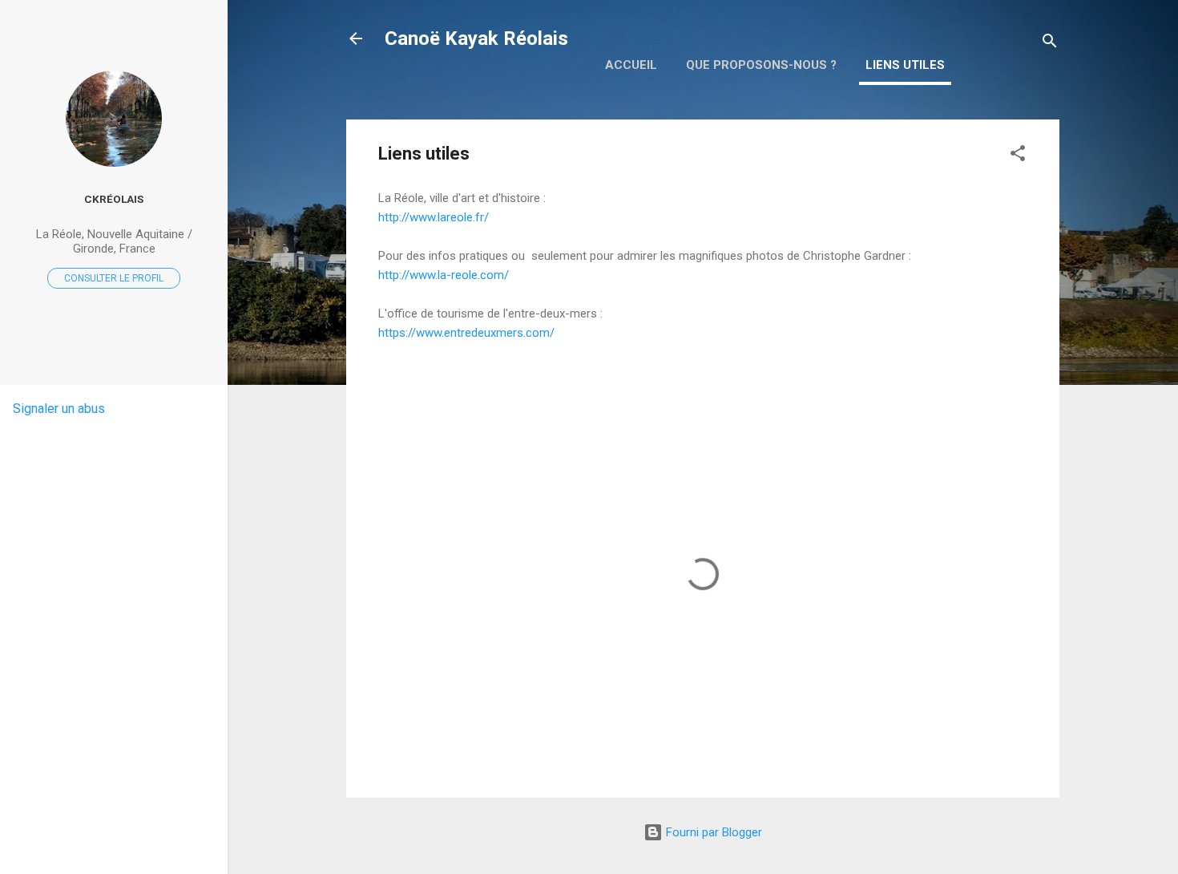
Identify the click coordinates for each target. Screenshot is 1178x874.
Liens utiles (905, 65)
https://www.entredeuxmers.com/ (466, 333)
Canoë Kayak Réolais (476, 38)
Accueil (631, 65)
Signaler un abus (59, 408)
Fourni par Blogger (712, 832)
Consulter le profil (113, 278)
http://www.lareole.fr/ (433, 217)
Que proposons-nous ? (761, 65)
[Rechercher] (1049, 43)
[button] (1017, 156)
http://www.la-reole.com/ (443, 275)
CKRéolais (113, 198)
